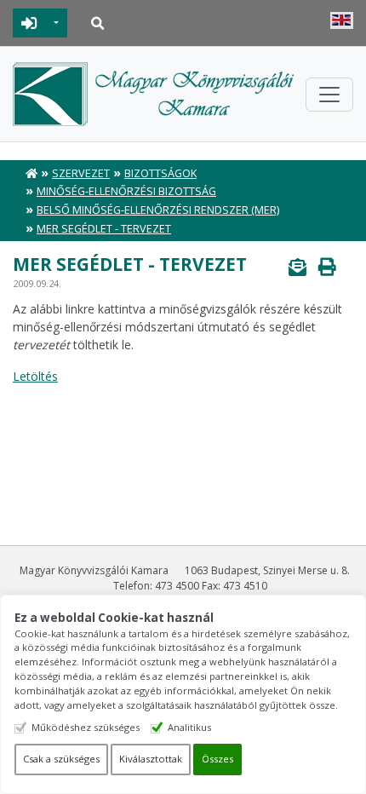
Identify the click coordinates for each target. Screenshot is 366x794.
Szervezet (81, 173)
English (341, 20)
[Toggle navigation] (329, 95)
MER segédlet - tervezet (104, 229)
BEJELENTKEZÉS (29, 23)
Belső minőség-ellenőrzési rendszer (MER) (158, 210)
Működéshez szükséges (85, 727)
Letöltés (35, 376)
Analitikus (189, 727)
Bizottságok (160, 173)
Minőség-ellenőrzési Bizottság (126, 191)
